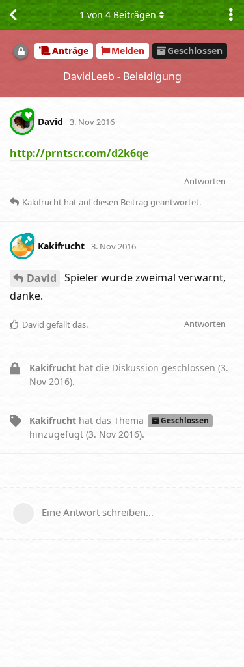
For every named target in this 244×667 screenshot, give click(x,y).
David (42, 278)
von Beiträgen (117, 14)
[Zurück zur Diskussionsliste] (13, 15)
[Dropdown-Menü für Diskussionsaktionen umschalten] (231, 15)
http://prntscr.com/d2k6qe (79, 153)
